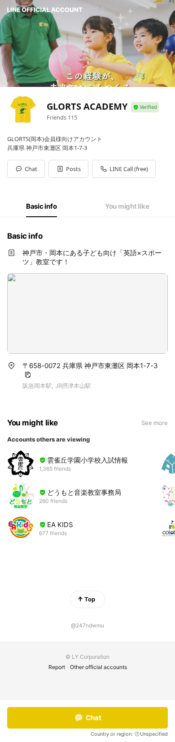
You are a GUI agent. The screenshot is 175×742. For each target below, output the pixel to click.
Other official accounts (98, 667)
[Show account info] (145, 107)
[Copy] (27, 374)
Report (56, 667)
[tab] (41, 206)
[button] (68, 169)
